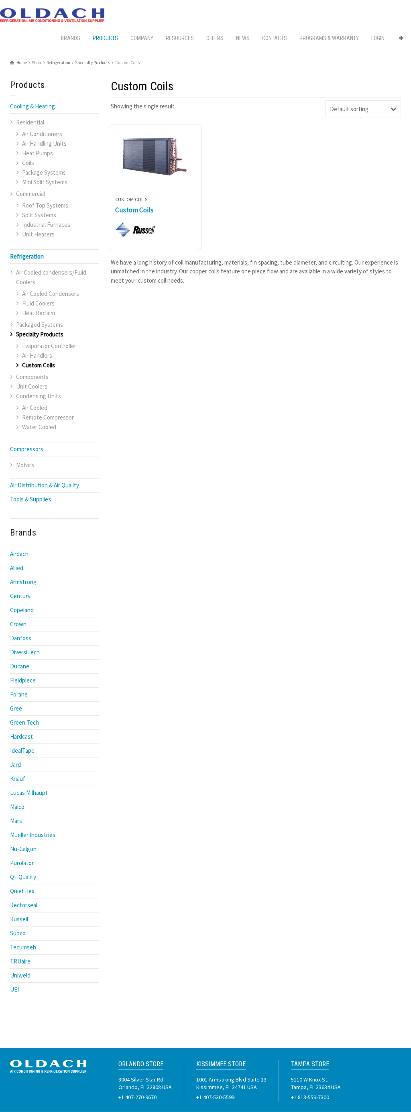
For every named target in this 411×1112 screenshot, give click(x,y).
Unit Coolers (31, 386)
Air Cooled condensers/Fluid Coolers (51, 277)
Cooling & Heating (32, 106)
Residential (30, 122)
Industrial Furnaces (46, 224)
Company (141, 38)
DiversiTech (25, 652)
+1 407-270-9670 (137, 1097)
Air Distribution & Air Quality (44, 485)
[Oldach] (52, 14)
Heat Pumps (37, 153)
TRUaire (20, 961)
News (243, 38)
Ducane (19, 666)
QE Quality (23, 877)
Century (20, 596)
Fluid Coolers (38, 303)
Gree (16, 708)
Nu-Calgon (23, 849)
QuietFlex (22, 891)
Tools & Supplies (30, 499)
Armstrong (23, 582)
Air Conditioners (42, 134)
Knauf (17, 778)
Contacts (274, 38)
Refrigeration (27, 256)
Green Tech (24, 722)
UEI (14, 989)
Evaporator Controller (49, 346)
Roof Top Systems (45, 205)
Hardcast (21, 736)
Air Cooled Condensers (50, 293)
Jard (15, 764)
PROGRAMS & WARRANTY (329, 38)
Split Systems (39, 215)
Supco (18, 933)
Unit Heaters (38, 234)
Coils (28, 163)
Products (105, 38)
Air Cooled (34, 407)
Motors (25, 465)
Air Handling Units (44, 143)
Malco (17, 807)
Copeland (22, 610)
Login (378, 38)
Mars (16, 821)
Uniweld (20, 975)
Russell (19, 919)
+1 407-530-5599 (215, 1097)
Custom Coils (38, 365)
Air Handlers (37, 355)
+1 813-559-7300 (310, 1097)
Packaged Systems (39, 324)
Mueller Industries (32, 835)
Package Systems (44, 172)
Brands (70, 38)
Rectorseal (23, 905)
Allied (16, 568)
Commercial (30, 194)
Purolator (22, 863)
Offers (215, 38)
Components (32, 377)
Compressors (26, 449)
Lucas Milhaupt (29, 792)
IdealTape (22, 750)
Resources (180, 38)
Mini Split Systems (44, 182)
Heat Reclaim (38, 313)
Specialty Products (39, 334)
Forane (19, 694)
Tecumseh (23, 947)
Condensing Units (38, 396)
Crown (18, 624)
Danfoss (20, 638)
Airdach (19, 554)
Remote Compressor (48, 417)
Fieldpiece (23, 680)
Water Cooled (39, 427)
